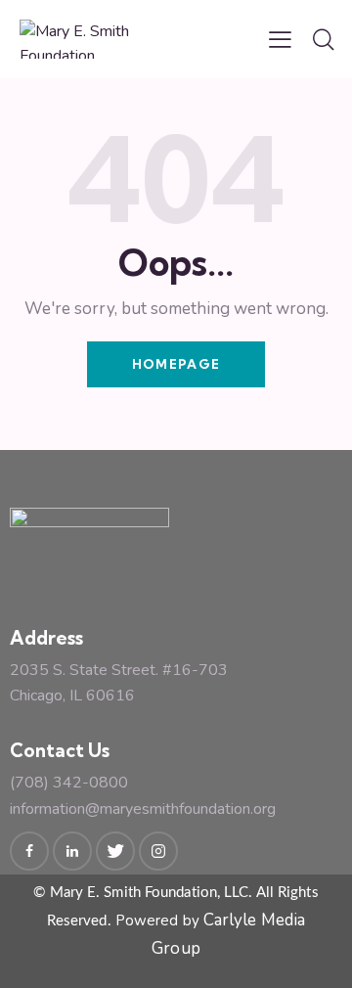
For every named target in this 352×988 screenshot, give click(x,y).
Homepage (176, 364)
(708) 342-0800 (69, 782)
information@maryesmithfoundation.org (143, 809)
